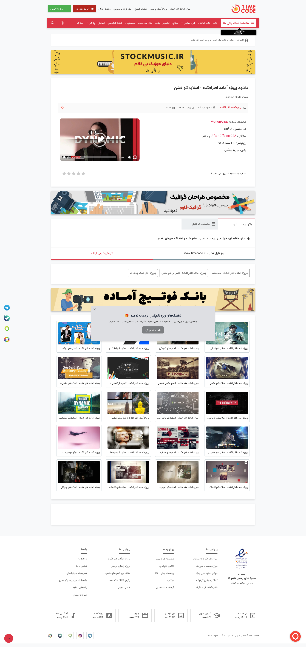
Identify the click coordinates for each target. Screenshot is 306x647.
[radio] (83, 175)
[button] (100, 140)
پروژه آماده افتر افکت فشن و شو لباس (184, 273)
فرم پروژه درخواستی (76, 573)
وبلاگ (80, 23)
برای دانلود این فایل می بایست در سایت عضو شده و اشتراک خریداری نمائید (203, 238)
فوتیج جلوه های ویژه (206, 573)
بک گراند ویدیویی (123, 9)
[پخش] (64, 157)
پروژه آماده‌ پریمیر (158, 9)
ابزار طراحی (189, 23)
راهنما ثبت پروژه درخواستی (73, 580)
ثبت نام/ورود (59, 9)
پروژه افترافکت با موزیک (204, 559)
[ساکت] (129, 157)
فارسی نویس (123, 588)
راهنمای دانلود (80, 588)
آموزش (101, 23)
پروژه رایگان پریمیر (121, 566)
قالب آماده (205, 23)
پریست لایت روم (165, 559)
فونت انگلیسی (114, 23)
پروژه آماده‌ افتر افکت (180, 9)
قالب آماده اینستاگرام (206, 588)
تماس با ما (81, 566)
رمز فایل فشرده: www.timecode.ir (204, 253)
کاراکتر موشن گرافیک (206, 580)
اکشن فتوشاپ (166, 566)
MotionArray (219, 122)
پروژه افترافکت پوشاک (143, 273)
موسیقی (131, 23)
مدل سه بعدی (145, 23)
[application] (100, 139)
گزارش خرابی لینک (102, 253)
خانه (215, 23)
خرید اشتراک (85, 9)
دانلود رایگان (104, 9)
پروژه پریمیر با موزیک (206, 566)
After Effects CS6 (223, 136)
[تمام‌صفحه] (135, 157)
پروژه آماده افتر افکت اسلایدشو (230, 273)
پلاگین (92, 23)
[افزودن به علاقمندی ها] (62, 107)
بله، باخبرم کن (153, 330)
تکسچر (166, 23)
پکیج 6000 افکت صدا (119, 580)
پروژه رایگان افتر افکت (119, 559)
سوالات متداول (79, 595)
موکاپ (175, 23)
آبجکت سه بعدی (165, 588)
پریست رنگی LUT (164, 573)
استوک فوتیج (140, 9)
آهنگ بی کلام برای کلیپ (117, 573)
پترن (157, 23)
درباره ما (82, 559)
